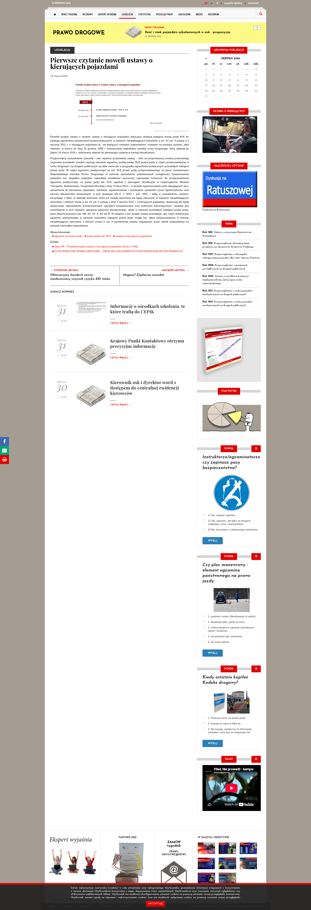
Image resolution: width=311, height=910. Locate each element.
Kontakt (253, 4)
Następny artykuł (175, 270)
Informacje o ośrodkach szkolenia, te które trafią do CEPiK (147, 308)
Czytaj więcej (120, 323)
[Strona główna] (55, 14)
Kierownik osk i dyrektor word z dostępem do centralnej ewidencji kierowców (144, 387)
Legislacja (127, 14)
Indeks (199, 14)
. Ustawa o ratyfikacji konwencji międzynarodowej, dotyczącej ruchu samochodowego (225, 280)
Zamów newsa (233, 4)
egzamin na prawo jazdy (68, 236)
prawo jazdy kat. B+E (99, 236)
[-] (227, 848)
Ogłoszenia (184, 14)
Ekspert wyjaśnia (107, 14)
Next (259, 28)
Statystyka (144, 14)
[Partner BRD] (128, 863)
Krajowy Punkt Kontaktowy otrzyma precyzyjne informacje (147, 343)
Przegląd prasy (164, 14)
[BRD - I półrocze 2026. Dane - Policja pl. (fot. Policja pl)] (206, 848)
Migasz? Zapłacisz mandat (143, 275)
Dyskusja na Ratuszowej (216, 210)
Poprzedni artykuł (64, 270)
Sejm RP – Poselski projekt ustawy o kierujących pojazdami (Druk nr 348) (96, 246)
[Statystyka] (231, 416)
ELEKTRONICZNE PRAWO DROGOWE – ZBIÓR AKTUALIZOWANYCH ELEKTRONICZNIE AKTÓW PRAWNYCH (119, 251)
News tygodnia (69, 14)
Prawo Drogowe (79, 33)
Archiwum (213, 14)
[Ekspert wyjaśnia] (72, 857)
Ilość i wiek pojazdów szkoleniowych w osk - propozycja (187, 32)
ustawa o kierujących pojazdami (134, 236)
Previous (255, 28)
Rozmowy (88, 14)
